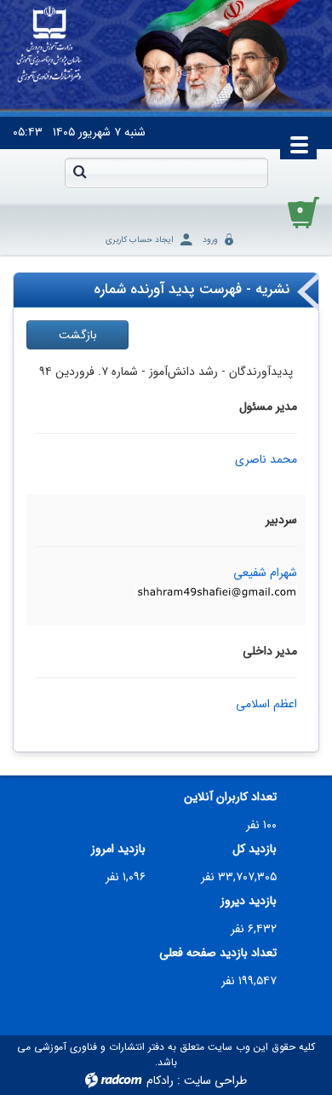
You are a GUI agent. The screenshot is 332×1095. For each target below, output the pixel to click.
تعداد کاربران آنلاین (230, 797)
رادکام (160, 1080)
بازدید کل (254, 849)
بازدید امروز (118, 849)
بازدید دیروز (248, 901)
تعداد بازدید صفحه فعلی (218, 953)
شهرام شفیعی (265, 572)
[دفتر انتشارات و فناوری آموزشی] (49, 45)
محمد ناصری (266, 459)
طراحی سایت (215, 1080)
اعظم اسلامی (266, 703)
